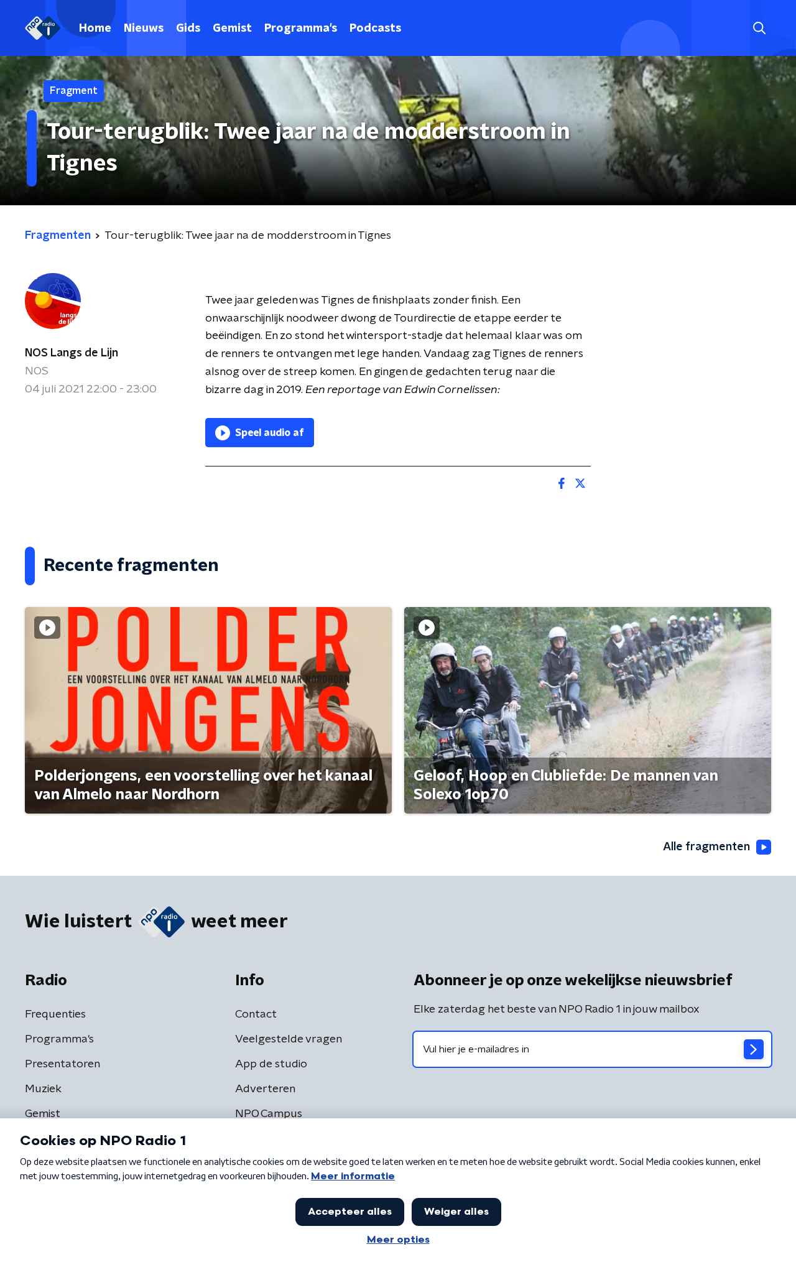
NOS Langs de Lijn (71, 353)
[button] (759, 28)
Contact (256, 1014)
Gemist (232, 28)
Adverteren (265, 1089)
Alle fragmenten (706, 847)
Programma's (300, 28)
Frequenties (55, 1014)
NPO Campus (268, 1114)
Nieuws (144, 28)
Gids (188, 28)
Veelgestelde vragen (288, 1039)
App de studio (271, 1064)
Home (95, 28)
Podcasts (375, 28)
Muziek (43, 1089)
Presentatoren (62, 1064)
